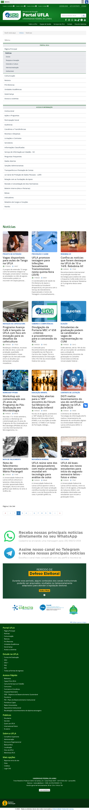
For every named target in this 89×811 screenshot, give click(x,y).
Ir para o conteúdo (8, 6)
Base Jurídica (8, 745)
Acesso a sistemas (12, 98)
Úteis (6, 763)
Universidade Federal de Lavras (63, 809)
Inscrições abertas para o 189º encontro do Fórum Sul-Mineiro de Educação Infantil (43, 401)
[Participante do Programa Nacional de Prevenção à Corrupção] (73, 610)
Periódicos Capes (10, 703)
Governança (9, 94)
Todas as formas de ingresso (14, 671)
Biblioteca (7, 679)
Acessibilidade (63, 6)
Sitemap (83, 6)
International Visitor (11, 726)
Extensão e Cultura (12, 64)
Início (21, 33)
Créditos (7, 766)
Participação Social (12, 120)
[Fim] (59, 513)
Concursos (7, 687)
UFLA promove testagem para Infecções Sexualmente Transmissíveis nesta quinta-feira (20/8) (43, 266)
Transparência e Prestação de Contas (19, 170)
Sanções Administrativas (14, 165)
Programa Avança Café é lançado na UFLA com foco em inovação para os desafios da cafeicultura (14, 334)
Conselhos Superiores (11, 737)
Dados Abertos (10, 161)
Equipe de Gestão (45, 24)
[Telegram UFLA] (44, 553)
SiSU (5, 660)
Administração (9, 739)
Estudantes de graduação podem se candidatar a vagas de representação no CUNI (72, 334)
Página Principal (11, 49)
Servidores (9, 143)
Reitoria (8, 80)
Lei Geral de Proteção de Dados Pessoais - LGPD (23, 175)
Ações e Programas (12, 115)
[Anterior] (10, 513)
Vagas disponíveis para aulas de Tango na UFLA (15, 260)
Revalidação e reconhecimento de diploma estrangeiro (22, 711)
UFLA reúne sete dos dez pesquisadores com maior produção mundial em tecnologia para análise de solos (44, 470)
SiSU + (6, 663)
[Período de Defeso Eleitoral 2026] (44, 581)
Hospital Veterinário (11, 692)
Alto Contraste (75, 6)
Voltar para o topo (79, 622)
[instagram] (69, 20)
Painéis (7, 206)
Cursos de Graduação (11, 657)
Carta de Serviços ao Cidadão (14, 684)
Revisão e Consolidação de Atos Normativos (21, 184)
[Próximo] (54, 513)
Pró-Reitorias (9, 85)
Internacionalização (12, 68)
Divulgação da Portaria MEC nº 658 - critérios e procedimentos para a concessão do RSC (44, 334)
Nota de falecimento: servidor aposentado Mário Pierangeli (15, 467)
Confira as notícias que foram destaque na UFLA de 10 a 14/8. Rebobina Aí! (73, 262)
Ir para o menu (20, 6)
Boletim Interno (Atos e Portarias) (17, 188)
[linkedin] (75, 20)
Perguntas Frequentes (13, 156)
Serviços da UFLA (59, 24)
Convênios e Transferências (15, 129)
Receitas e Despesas (12, 134)
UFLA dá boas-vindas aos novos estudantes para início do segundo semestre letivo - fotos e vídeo (71, 470)
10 (50, 513)
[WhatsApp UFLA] (44, 536)
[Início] (5, 513)
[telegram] (81, 20)
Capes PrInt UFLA (10, 681)
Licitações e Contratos (13, 138)
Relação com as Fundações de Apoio (19, 179)
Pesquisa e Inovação (12, 60)
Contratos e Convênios (12, 689)
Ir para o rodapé (43, 6)
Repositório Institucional (12, 708)
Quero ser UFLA (9, 724)
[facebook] (66, 20)
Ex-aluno (7, 729)
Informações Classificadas (15, 147)
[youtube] (84, 20)
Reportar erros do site (11, 761)
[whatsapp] (72, 20)
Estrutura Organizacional (12, 742)
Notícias (8, 53)
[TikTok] (78, 20)
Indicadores (9, 197)
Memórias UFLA (9, 753)
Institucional (10, 71)
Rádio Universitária (10, 705)
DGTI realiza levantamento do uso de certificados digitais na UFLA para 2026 (72, 401)
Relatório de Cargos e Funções (16, 202)
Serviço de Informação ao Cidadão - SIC (20, 152)
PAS (5, 665)
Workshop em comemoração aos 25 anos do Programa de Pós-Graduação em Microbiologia (14, 403)
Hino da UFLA (8, 750)
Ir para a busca (31, 6)
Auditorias (9, 125)
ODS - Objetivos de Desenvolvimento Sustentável (21, 695)
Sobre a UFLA (33, 24)
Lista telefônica (44, 790)
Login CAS (7, 769)
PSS (5, 668)
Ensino (8, 57)
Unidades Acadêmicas (13, 89)
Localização (8, 747)
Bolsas (7, 193)
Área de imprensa (80, 24)
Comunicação (10, 76)
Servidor (7, 721)
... (30, 513)
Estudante (7, 718)
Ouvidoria (7, 697)
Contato (69, 24)
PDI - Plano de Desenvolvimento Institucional (19, 700)
